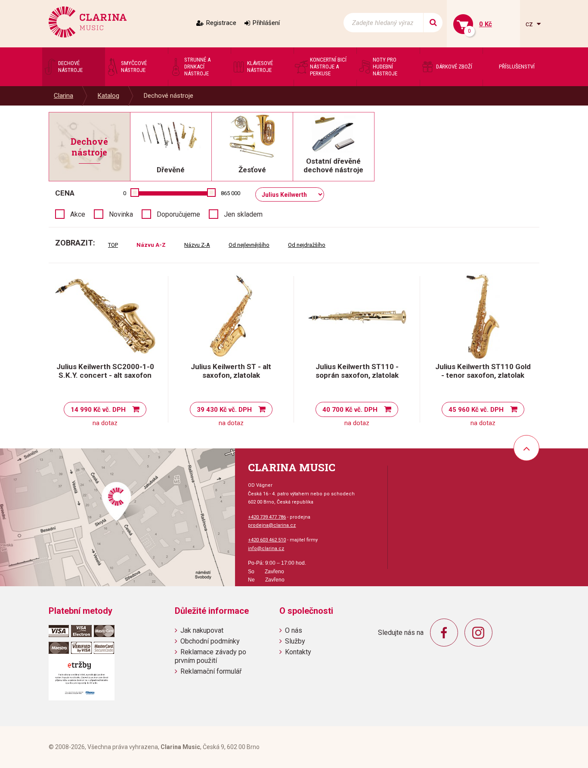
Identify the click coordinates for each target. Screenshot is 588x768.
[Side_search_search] (433, 22)
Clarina (63, 95)
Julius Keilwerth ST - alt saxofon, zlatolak (231, 370)
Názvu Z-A (197, 245)
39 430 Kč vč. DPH (224, 410)
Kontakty (298, 652)
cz (530, 24)
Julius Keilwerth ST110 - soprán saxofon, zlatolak (357, 370)
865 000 (230, 193)
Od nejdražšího (306, 245)
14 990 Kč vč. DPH (98, 410)
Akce (77, 214)
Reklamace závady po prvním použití (210, 656)
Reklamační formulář (210, 671)
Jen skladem (243, 214)
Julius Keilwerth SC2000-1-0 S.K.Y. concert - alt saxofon (105, 370)
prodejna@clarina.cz (272, 525)
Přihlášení (266, 23)
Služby (295, 641)
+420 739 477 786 (267, 517)
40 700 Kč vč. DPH (350, 410)
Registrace (221, 23)
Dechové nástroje (168, 95)
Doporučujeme (178, 214)
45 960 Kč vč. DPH (476, 410)
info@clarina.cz (266, 548)
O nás (293, 630)
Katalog (108, 95)
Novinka (121, 214)
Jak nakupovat (201, 630)
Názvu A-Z (151, 245)
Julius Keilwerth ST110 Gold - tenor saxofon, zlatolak (483, 370)
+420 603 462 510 (267, 540)
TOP (113, 245)
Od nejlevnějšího (249, 245)
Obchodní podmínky (210, 641)
